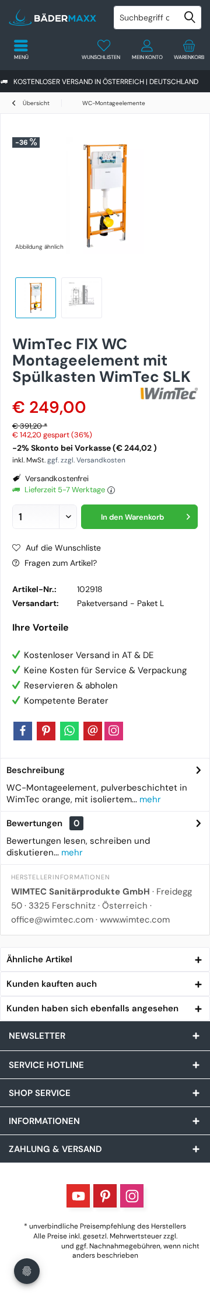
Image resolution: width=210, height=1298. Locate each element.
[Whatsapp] (69, 731)
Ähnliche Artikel (39, 959)
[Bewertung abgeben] (74, 392)
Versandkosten (35, 1246)
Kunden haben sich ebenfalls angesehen (92, 1008)
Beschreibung (35, 770)
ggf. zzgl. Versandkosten (86, 460)
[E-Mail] (92, 731)
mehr (149, 799)
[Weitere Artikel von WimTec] (168, 393)
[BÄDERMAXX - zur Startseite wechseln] (52, 17)
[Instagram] (113, 731)
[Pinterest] (46, 731)
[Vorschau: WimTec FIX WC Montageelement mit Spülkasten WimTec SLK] (35, 297)
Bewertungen (34, 823)
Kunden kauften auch (51, 984)
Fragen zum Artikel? (59, 563)
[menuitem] (189, 49)
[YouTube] (78, 1195)
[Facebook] (22, 731)
